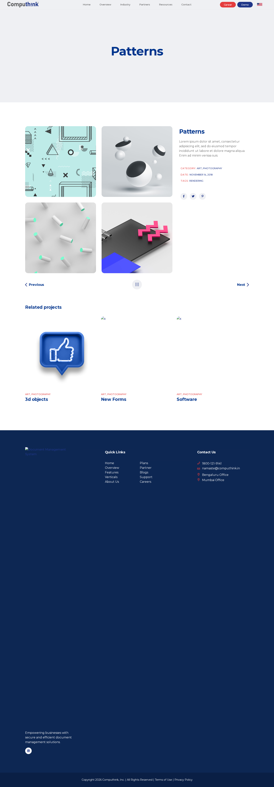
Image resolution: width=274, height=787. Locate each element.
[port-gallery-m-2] (137, 161)
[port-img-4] (60, 161)
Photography (212, 168)
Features (111, 472)
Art (200, 168)
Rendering (196, 180)
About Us (112, 481)
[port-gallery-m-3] (137, 237)
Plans (144, 463)
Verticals (111, 477)
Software (187, 399)
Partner (146, 468)
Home (109, 463)
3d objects (36, 399)
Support (146, 477)
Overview (112, 468)
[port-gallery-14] (60, 237)
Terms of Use (163, 779)
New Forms (113, 399)
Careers (145, 481)
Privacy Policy (183, 779)
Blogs (144, 472)
